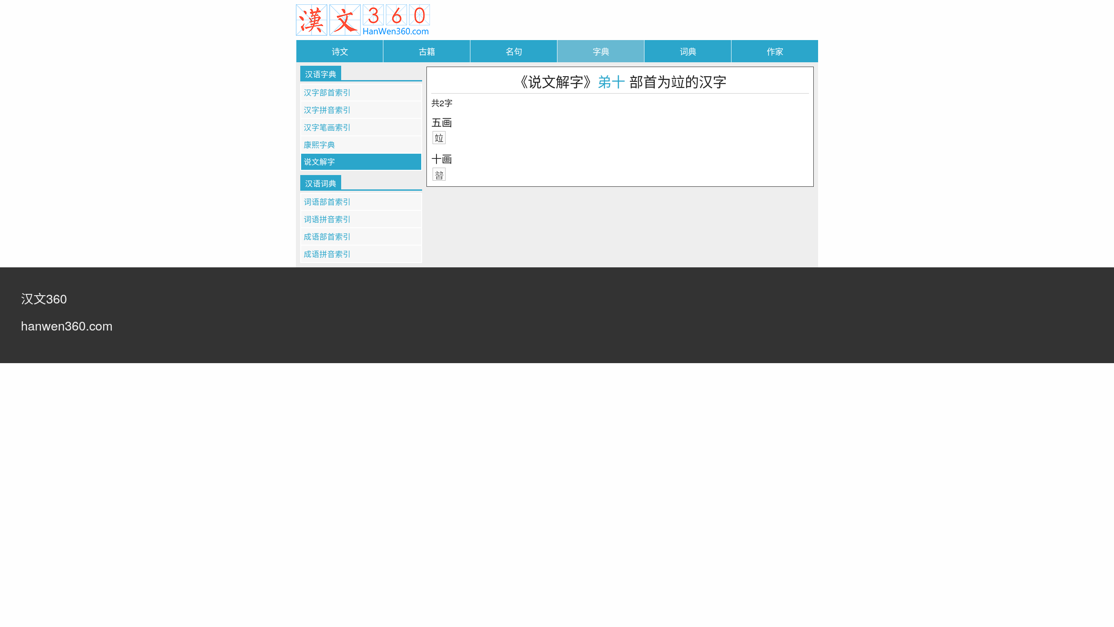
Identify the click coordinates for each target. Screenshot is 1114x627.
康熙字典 (319, 144)
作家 (775, 51)
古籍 (427, 51)
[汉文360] (363, 18)
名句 (514, 51)
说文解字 (319, 161)
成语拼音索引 (327, 253)
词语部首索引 (327, 201)
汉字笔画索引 (327, 126)
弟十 (611, 81)
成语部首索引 (327, 236)
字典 (601, 51)
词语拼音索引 (327, 218)
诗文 (340, 51)
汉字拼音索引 (327, 109)
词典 (688, 51)
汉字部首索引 (327, 92)
